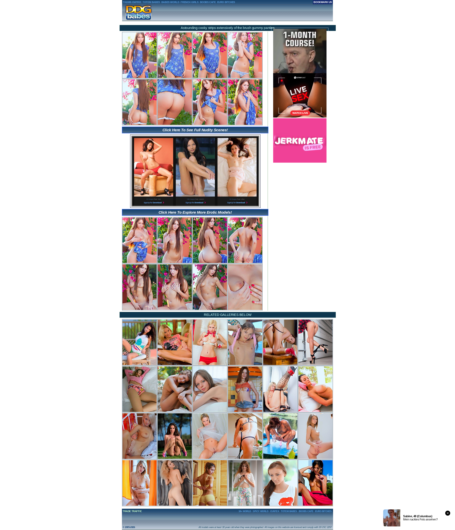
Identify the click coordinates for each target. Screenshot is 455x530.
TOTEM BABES (289, 511)
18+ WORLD (245, 511)
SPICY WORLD (260, 511)
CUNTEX (274, 511)
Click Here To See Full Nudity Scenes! (195, 130)
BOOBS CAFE (306, 511)
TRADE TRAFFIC (132, 511)
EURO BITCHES (323, 511)
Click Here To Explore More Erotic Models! (195, 212)
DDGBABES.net (133, 12)
